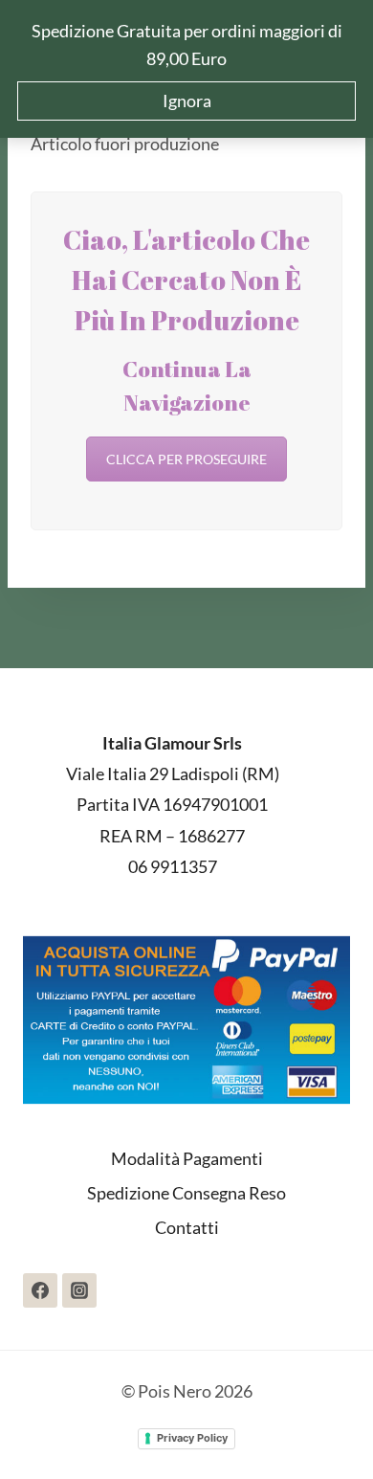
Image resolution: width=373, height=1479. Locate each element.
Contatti (187, 1227)
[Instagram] (79, 1290)
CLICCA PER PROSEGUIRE (186, 459)
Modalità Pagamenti (187, 1158)
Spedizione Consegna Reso (186, 1192)
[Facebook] (40, 1290)
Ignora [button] (187, 100)
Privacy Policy (192, 1438)
